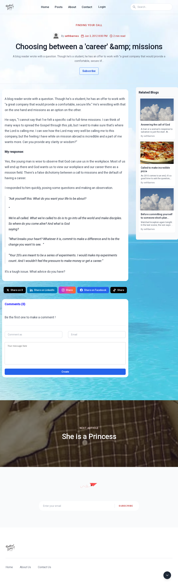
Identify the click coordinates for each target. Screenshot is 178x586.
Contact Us (44, 567)
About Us (25, 567)
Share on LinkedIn (44, 290)
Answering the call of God (155, 124)
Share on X (17, 290)
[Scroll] (167, 575)
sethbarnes (72, 36)
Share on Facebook (95, 290)
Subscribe (89, 71)
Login (102, 7)
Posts (59, 7)
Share (69, 290)
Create (65, 371)
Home (45, 7)
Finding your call (89, 25)
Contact (87, 7)
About (72, 7)
